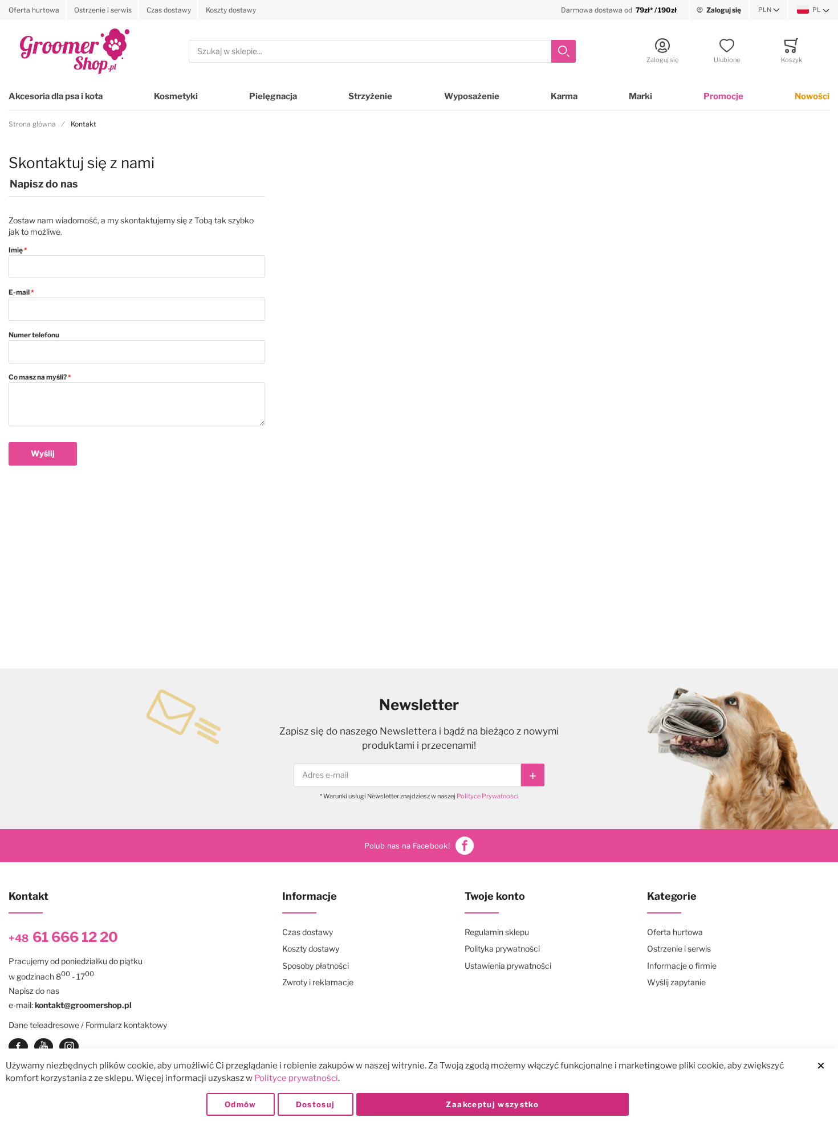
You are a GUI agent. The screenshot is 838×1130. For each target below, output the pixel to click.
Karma (564, 96)
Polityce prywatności (296, 1078)
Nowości (812, 96)
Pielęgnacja (273, 96)
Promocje (723, 96)
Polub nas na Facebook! (407, 845)
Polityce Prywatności (488, 796)
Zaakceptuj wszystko (492, 1104)
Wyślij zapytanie (676, 982)
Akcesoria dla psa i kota (56, 96)
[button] (769, 10)
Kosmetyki (176, 96)
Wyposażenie (471, 96)
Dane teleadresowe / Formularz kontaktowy (88, 1025)
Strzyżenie (370, 96)
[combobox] (382, 51)
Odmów (241, 1104)
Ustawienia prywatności (508, 965)
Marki (640, 96)
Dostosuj (315, 1104)
